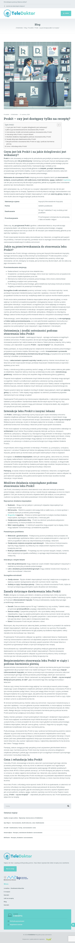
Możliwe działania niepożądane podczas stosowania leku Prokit (28, 137)
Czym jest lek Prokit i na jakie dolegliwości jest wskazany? (26, 127)
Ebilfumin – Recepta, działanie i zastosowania (18, 837)
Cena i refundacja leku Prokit (16, 146)
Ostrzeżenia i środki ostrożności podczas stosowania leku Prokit (29, 132)
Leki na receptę (9, 898)
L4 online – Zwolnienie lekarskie (14, 888)
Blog (5, 902)
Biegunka (11, 515)
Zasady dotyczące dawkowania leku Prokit (21, 139)
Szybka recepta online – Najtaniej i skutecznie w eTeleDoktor (23, 818)
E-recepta (7, 892)
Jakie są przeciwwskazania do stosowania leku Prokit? (25, 130)
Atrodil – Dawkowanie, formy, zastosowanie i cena (20, 828)
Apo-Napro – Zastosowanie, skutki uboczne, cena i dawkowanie (24, 823)
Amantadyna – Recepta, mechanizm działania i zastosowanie (23, 832)
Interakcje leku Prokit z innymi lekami (19, 134)
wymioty (67, 180)
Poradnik (6, 114)
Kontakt (6, 895)
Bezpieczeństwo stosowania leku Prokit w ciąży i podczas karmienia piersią (30, 143)
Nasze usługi (10, 869)
